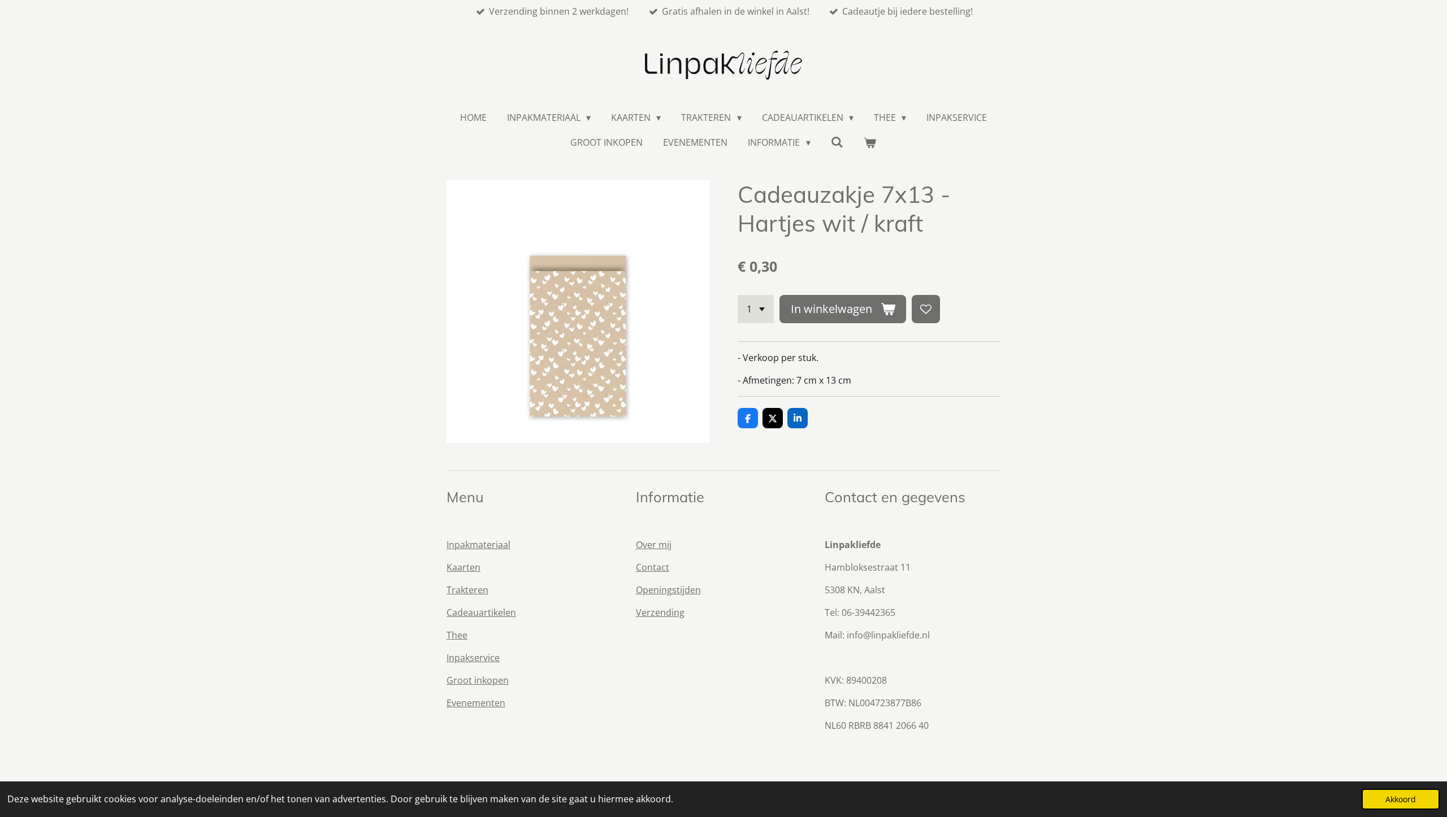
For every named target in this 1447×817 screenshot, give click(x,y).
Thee (457, 635)
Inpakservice (473, 657)
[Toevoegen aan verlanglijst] (926, 309)
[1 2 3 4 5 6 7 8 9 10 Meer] (756, 309)
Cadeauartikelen (481, 612)
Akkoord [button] (1400, 799)
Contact (652, 567)
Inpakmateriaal (478, 544)
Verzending (660, 612)
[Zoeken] (837, 142)
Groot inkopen (478, 680)
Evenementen (476, 703)
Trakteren (467, 590)
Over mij (653, 544)
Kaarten (463, 567)
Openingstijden (668, 590)
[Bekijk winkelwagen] (869, 142)
